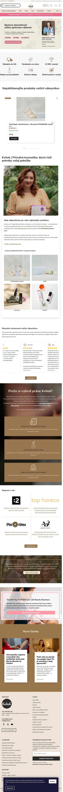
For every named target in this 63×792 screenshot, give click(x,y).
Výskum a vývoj (37, 722)
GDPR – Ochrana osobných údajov (11, 755)
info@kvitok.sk (11, 1)
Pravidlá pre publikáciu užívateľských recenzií (14, 762)
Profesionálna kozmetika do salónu (42, 727)
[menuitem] (8, 11)
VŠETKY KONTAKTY (9, 730)
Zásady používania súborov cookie (11, 757)
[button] (5, 34)
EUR (45, 5)
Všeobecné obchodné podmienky (11, 750)
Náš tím (35, 705)
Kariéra (35, 717)
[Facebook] (4, 724)
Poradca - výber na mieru (9, 775)
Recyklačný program (38, 732)
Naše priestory (37, 707)
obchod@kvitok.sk (7, 719)
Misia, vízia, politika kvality (40, 710)
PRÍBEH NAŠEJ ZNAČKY (31, 572)
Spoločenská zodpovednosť (40, 715)
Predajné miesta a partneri (40, 719)
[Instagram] (8, 724)
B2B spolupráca (37, 724)
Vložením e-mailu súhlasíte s (43, 763)
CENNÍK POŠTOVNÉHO (8, 743)
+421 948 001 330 (3, 1)
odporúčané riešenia (44, 403)
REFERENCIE (31, 378)
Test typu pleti (6, 773)
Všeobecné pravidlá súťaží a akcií (11, 760)
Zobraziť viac (31, 546)
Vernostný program (7, 748)
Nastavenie (10, 788)
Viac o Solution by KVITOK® (31, 612)
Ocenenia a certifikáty (39, 712)
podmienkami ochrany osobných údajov (43, 764)
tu (6, 784)
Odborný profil (37, 702)
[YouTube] (12, 724)
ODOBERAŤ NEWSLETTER (46, 759)
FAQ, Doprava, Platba (8, 745)
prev (3, 123)
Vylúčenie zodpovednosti (9, 765)
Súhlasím (52, 781)
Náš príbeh (36, 700)
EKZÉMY (45, 310)
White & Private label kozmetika (42, 729)
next (58, 123)
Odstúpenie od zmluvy (8, 753)
